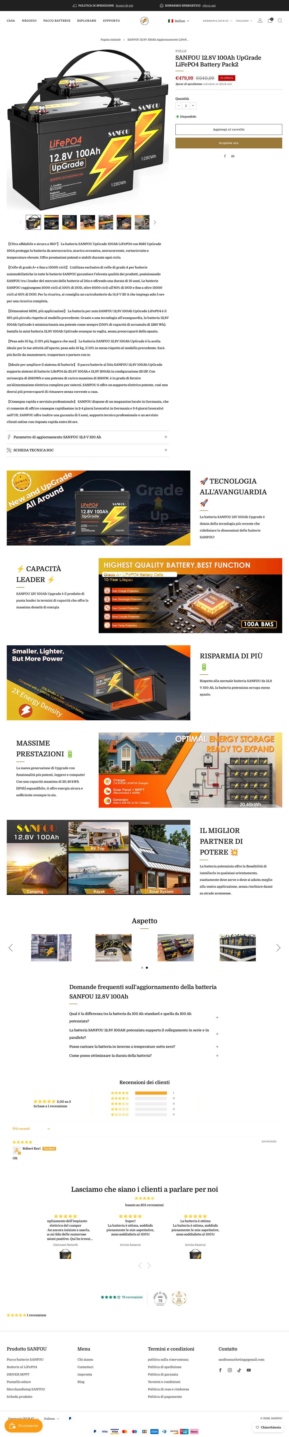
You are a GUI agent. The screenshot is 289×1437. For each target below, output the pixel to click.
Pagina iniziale (111, 39)
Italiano (242, 21)
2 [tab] (147, 968)
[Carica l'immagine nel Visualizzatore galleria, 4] (87, 222)
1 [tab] (142, 968)
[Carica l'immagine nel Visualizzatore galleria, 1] (33, 222)
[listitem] (103, 5)
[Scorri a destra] (155, 222)
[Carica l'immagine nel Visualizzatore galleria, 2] (51, 222)
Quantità (182, 98)
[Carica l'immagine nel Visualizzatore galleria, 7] (142, 222)
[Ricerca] (280, 20)
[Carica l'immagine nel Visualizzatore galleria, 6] (124, 222)
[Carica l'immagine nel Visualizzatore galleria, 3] (69, 222)
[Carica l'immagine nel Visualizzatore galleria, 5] (105, 222)
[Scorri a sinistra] (20, 222)
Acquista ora (229, 143)
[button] (178, 21)
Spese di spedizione (188, 84)
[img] (22, 1142)
